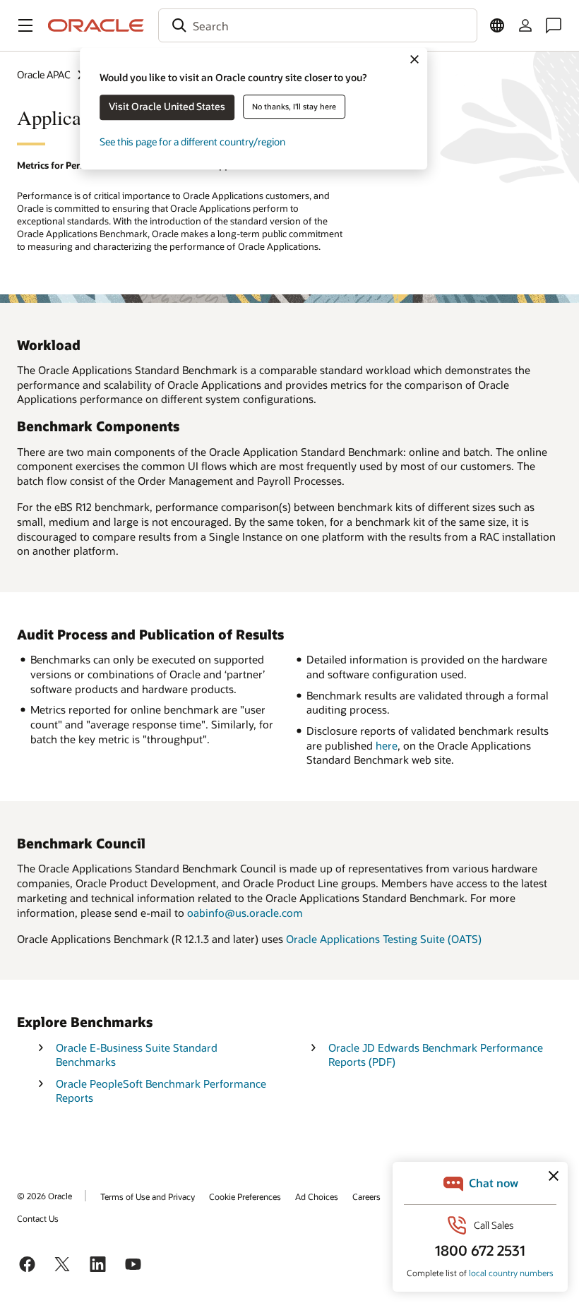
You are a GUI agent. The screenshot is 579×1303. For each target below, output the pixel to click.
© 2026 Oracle (44, 1195)
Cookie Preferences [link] (245, 1196)
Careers (366, 1196)
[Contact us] (553, 25)
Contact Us (38, 1218)
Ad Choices (316, 1196)
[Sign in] (525, 25)
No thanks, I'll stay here (294, 106)
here (387, 745)
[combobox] (317, 25)
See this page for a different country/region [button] (192, 141)
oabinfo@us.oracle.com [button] (245, 913)
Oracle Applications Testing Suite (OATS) (384, 939)
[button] (25, 25)
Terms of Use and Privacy (147, 1196)
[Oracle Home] (96, 25)
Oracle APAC (44, 74)
